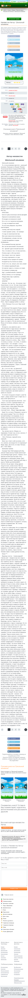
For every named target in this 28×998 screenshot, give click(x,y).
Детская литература (7, 914)
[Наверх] (23, 995)
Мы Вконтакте (14, 49)
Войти (14, 1)
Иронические (4, 950)
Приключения (6, 912)
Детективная (17, 950)
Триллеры (3, 957)
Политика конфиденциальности (19, 980)
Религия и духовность (8, 920)
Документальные (7, 907)
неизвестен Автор (13, 90)
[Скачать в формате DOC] (14, 112)
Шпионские (3, 959)
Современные (4, 974)
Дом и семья (6, 916)
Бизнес (4, 918)
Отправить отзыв (14, 888)
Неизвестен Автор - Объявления (20, 800)
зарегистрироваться (18, 838)
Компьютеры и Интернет (8, 929)
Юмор (4, 927)
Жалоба (5, 116)
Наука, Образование (7, 905)
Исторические (4, 952)
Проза (4, 910)
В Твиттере (13, 39)
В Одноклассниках (14, 46)
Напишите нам (12, 120)
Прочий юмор (12, 95)
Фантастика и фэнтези (8, 899)
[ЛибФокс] (6, 5)
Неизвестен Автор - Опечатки (7, 800)
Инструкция (15, 125)
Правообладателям (19, 978)
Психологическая (18, 955)
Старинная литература (8, 925)
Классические (4, 954)
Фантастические (5, 970)
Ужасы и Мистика (18, 957)
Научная (16, 954)
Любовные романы (7, 901)
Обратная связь (18, 982)
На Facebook (13, 36)
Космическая (17, 952)
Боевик (2, 947)
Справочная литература (8, 922)
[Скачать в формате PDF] (20, 112)
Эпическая (16, 961)
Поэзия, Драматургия (8, 931)
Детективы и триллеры (8, 903)
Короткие (3, 969)
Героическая (17, 948)
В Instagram (13, 43)
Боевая (16, 947)
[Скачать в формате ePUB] (17, 107)
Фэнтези (16, 959)
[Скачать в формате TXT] (22, 107)
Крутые (2, 955)
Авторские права (14, 19)
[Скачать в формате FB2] (12, 107)
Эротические (4, 976)
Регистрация (23, 1)
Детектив (3, 948)
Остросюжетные (5, 972)
